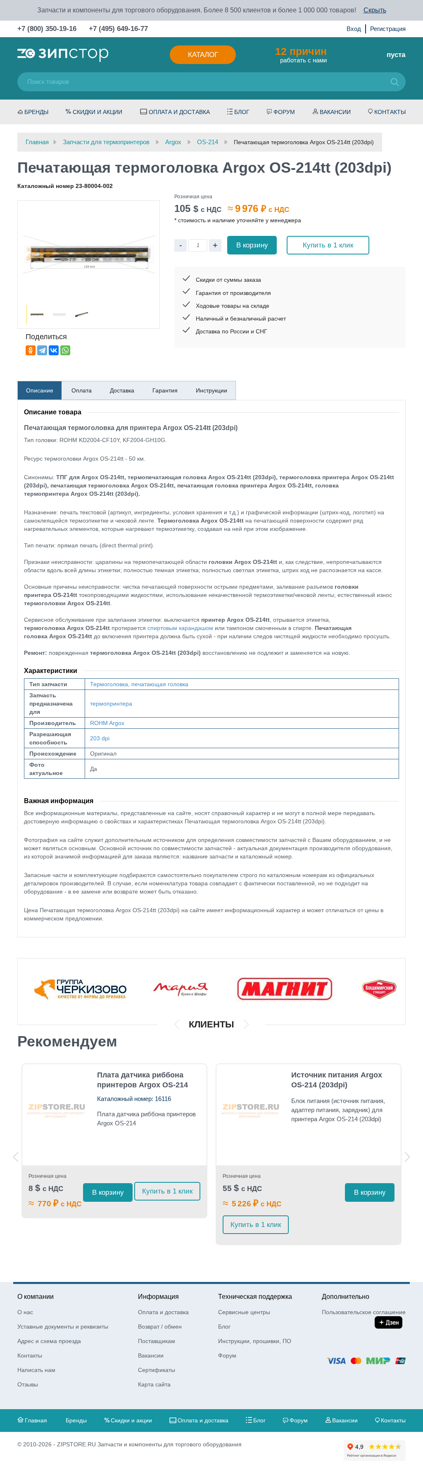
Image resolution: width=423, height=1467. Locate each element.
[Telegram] (42, 350)
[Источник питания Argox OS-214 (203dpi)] (251, 1107)
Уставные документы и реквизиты (62, 1326)
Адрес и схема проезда (49, 1341)
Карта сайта (154, 1384)
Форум (284, 112)
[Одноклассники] (31, 350)
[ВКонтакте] (54, 350)
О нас (25, 1312)
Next (407, 1157)
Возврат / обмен (160, 1326)
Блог (242, 112)
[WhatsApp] (65, 350)
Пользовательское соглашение (364, 1312)
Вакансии (335, 112)
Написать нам (36, 1370)
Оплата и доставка (179, 112)
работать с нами (301, 54)
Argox (116, 723)
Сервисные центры (244, 1312)
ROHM (99, 723)
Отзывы (27, 1384)
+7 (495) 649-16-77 (118, 29)
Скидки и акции (97, 112)
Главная (36, 1420)
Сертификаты (156, 1370)
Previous (15, 1157)
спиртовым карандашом (180, 628)
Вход (354, 28)
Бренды (36, 112)
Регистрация (388, 28)
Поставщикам (156, 1341)
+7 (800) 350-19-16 (46, 29)
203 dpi (99, 738)
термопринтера (111, 703)
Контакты (390, 112)
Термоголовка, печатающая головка (139, 684)
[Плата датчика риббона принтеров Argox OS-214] (56, 1107)
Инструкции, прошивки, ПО (254, 1341)
